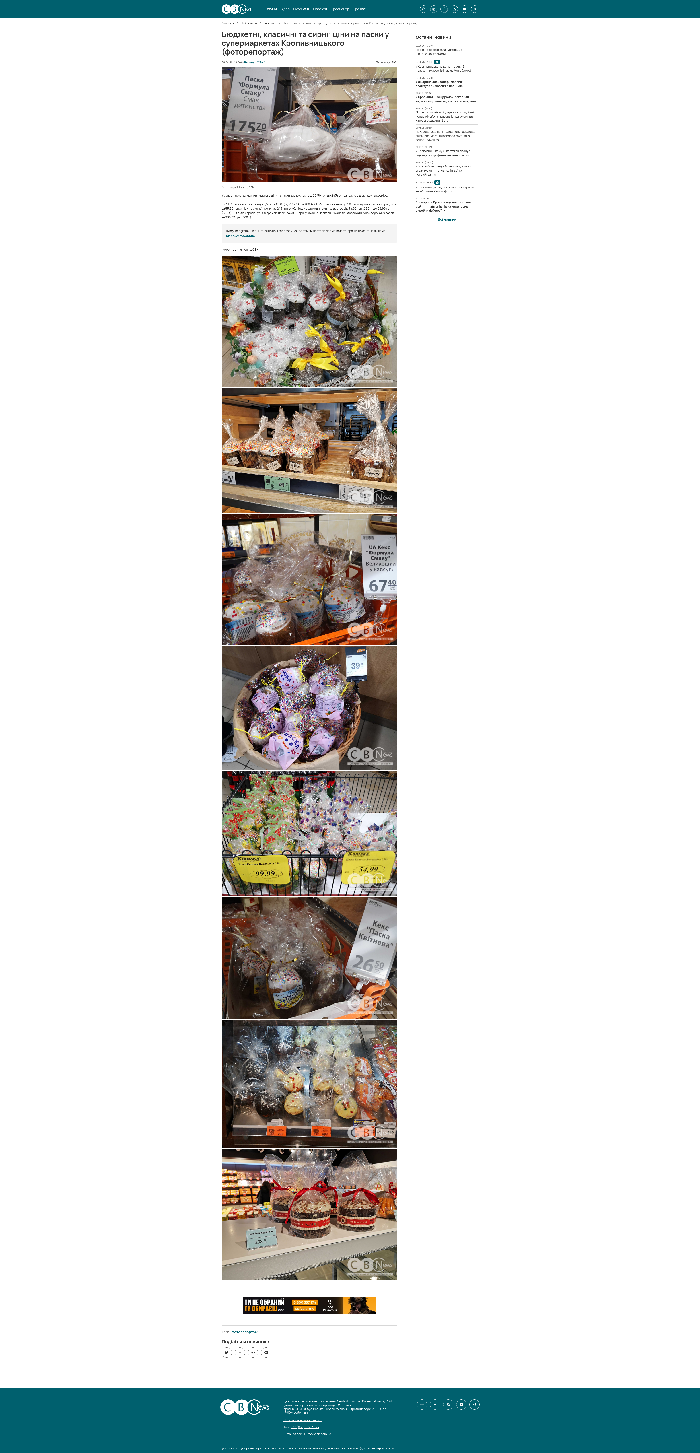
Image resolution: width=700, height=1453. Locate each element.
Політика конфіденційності (302, 1420)
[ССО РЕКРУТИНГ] (309, 1305)
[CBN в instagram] (434, 9)
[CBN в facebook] (444, 9)
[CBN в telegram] (474, 9)
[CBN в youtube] (464, 9)
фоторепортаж (245, 1332)
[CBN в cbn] (454, 9)
